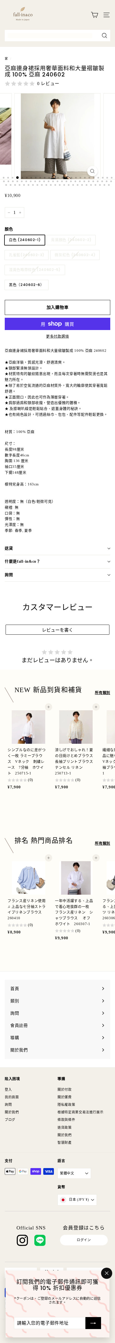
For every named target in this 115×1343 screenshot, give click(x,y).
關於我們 (12, 1112)
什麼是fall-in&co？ (22, 561)
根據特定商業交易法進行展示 (80, 1112)
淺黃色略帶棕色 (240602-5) (35, 269)
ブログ (10, 1120)
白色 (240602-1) (24, 239)
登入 (8, 1090)
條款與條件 (66, 1120)
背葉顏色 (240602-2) (71, 239)
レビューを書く (57, 630)
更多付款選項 (57, 336)
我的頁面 (12, 1097)
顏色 (9, 229)
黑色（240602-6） (26, 284)
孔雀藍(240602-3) (26, 254)
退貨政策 (65, 1128)
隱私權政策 (66, 1105)
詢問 (9, 575)
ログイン (84, 1240)
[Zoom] (92, 171)
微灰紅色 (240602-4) (75, 254)
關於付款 (65, 1090)
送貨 (9, 548)
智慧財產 (65, 1143)
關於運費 (65, 1097)
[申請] (93, 1323)
